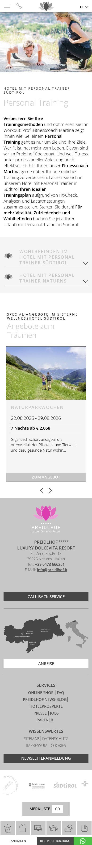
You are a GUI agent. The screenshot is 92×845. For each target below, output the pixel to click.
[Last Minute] (7, 828)
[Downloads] (84, 828)
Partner (45, 720)
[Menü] (7, 6)
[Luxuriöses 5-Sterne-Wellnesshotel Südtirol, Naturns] (39, 582)
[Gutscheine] (23, 828)
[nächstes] (50, 491)
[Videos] (53, 828)
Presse (40, 713)
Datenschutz (55, 738)
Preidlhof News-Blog (45, 699)
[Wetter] (69, 828)
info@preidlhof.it (52, 569)
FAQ (60, 692)
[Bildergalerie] (38, 828)
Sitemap (32, 738)
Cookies (58, 745)
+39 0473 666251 (50, 564)
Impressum (37, 745)
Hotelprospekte (46, 706)
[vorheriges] (42, 491)
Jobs (54, 713)
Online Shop (41, 692)
